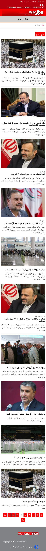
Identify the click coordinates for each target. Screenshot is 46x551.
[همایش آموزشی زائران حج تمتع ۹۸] (23, 439)
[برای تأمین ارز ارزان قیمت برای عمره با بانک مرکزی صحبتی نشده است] (23, 102)
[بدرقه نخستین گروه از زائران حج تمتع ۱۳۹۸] (23, 349)
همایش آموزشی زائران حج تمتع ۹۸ (29, 457)
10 (5, 515)
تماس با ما (41, 2)
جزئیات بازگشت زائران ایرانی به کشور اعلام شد (25, 269)
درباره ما (34, 2)
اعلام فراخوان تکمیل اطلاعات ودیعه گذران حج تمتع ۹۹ (25, 73)
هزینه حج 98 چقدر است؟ (33, 501)
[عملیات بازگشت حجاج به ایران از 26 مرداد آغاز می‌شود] (23, 298)
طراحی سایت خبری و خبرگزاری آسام (22, 547)
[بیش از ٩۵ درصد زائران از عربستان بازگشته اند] (23, 202)
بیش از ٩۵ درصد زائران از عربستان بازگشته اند (25, 223)
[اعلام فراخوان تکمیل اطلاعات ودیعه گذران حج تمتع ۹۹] (23, 53)
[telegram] (40, 5)
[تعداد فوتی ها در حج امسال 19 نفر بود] (23, 153)
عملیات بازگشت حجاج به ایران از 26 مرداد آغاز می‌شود (25, 320)
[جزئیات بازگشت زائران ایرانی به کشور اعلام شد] (23, 251)
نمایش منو (23, 19)
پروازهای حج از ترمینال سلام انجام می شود (26, 414)
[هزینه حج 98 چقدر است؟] (23, 483)
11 (23, 520)
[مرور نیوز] (23, 12)
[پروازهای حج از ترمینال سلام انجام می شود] (23, 396)
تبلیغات (22, 2)
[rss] (43, 5)
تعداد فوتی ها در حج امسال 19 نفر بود (28, 174)
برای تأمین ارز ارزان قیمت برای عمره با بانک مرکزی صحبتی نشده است (23, 124)
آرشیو (27, 2)
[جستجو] (43, 25)
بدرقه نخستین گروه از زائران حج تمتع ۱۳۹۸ (26, 367)
